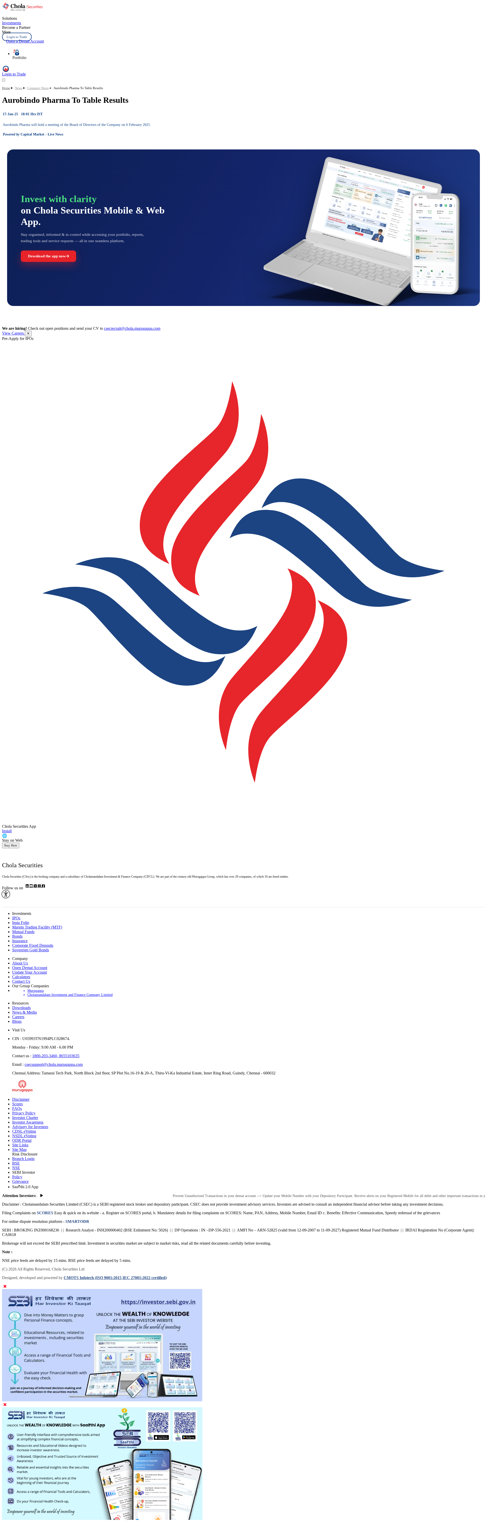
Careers (18, 1017)
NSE (16, 1168)
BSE (16, 1163)
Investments (11, 23)
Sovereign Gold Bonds (30, 950)
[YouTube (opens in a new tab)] (32, 886)
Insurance (20, 941)
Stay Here (10, 845)
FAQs (17, 1108)
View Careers (13, 333)
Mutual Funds (23, 932)
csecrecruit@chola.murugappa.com (132, 328)
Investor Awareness (27, 1122)
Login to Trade (17, 37)
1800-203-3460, (45, 1056)
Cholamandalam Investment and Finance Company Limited (70, 995)
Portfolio (19, 57)
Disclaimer (20, 1099)
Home (6, 88)
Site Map (19, 1149)
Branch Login (23, 1158)
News (18, 88)
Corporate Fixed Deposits (32, 945)
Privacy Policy (24, 1113)
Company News (38, 88)
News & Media (24, 1012)
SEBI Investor (23, 1172)
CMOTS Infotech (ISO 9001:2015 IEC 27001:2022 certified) (115, 1278)
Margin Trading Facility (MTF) (37, 927)
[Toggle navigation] (3, 80)
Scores (17, 1104)
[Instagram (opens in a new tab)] (40, 886)
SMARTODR (76, 1221)
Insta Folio (20, 922)
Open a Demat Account (25, 41)
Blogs (17, 1021)
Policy (17, 1177)
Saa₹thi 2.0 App (25, 1187)
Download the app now (47, 256)
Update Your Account (29, 972)
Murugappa (35, 991)
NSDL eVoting (24, 1136)
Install (7, 831)
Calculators (21, 977)
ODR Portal (21, 1140)
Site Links (20, 1145)
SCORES (45, 1213)
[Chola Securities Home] (22, 10)
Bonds (17, 936)
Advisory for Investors (30, 1127)
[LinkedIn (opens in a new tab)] (28, 886)
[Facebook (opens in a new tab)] (43, 886)
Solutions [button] (9, 18)
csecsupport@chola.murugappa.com (54, 1064)
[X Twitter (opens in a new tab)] (36, 886)
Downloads (21, 1008)
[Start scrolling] (41, 1195)
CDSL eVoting (24, 1131)
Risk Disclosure (25, 1154)
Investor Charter (25, 1117)
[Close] (5, 1286)
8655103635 (69, 1056)
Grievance (20, 1181)
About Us (20, 963)
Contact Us (21, 981)
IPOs (16, 918)
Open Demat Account (29, 968)
